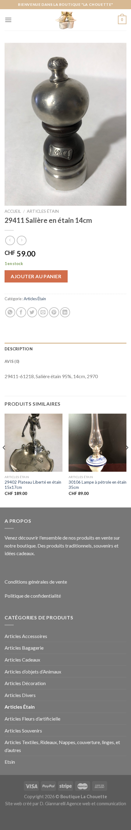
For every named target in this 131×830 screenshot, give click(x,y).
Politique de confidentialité (33, 596)
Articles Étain (43, 211)
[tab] (65, 349)
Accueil (13, 211)
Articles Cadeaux (22, 659)
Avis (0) (12, 361)
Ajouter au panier (36, 276)
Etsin (10, 762)
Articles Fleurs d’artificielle (32, 718)
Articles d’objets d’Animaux (33, 671)
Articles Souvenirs (23, 730)
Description (19, 348)
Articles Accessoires (26, 636)
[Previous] (4, 460)
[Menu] (8, 19)
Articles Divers (20, 695)
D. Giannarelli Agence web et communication (83, 803)
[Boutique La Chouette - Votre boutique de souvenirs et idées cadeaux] (65, 20)
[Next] (127, 460)
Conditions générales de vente (36, 582)
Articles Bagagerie (24, 648)
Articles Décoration (25, 683)
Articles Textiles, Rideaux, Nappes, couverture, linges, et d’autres (62, 746)
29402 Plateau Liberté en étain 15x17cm (33, 485)
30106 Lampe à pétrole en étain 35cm (97, 485)
